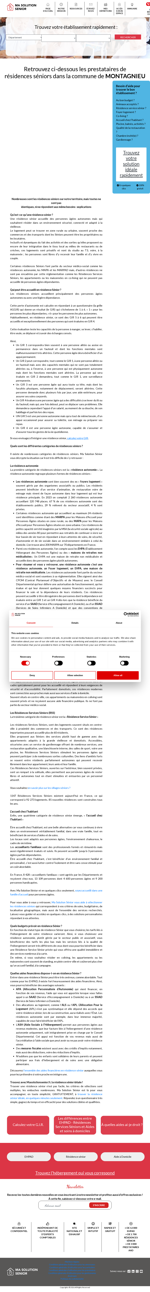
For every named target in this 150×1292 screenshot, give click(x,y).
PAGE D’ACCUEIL (48, 9)
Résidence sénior (76, 1156)
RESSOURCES (76, 8)
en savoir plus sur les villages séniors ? (49, 787)
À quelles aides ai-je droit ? (122, 1125)
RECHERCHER (128, 37)
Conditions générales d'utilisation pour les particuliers (72, 1267)
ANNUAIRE (132, 8)
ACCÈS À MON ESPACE (119, 10)
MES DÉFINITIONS (105, 9)
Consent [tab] (31, 623)
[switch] (58, 663)
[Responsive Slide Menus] (21, 5)
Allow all (118, 675)
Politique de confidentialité (72, 1279)
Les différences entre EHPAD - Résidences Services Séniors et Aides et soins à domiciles (75, 1124)
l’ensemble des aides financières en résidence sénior (53, 1070)
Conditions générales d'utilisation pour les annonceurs (72, 1264)
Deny (32, 675)
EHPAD (28, 1156)
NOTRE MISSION (61, 9)
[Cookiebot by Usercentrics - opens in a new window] (126, 614)
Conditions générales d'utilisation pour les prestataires (72, 1270)
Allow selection (75, 675)
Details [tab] (75, 623)
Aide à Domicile (122, 1156)
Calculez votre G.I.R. (28, 1125)
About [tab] (119, 623)
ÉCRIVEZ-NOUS (91, 9)
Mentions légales (72, 1262)
